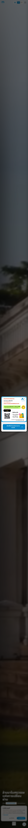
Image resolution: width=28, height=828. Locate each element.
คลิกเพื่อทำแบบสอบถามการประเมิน (13, 427)
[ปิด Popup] (24, 398)
